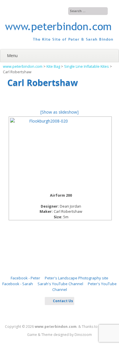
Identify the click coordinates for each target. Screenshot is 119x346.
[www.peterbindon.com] (59, 43)
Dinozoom (83, 334)
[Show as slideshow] (59, 112)
